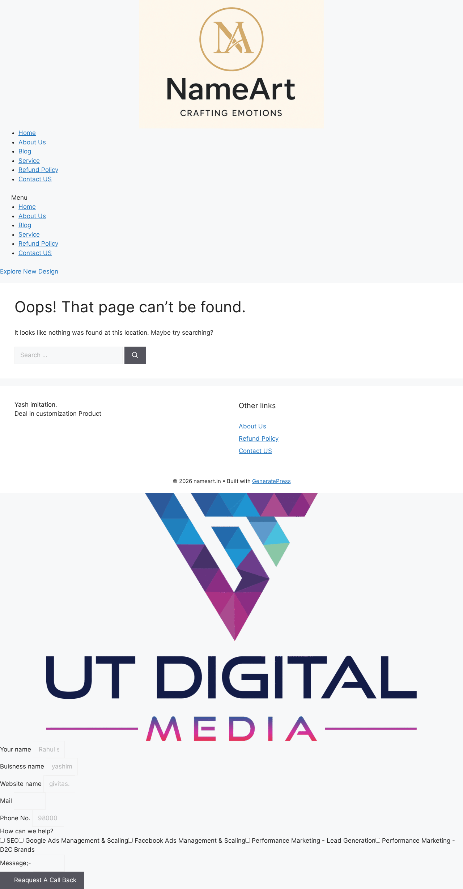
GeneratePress (271, 481)
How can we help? (27, 831)
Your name (16, 749)
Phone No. (16, 818)
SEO (13, 840)
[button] (231, 198)
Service (29, 160)
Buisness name (23, 766)
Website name (21, 783)
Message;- (16, 863)
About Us (32, 142)
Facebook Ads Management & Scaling (190, 840)
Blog (24, 151)
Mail (7, 800)
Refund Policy (38, 169)
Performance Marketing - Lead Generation (313, 840)
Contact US (35, 179)
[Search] (135, 355)
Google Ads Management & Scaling (76, 840)
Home (27, 132)
